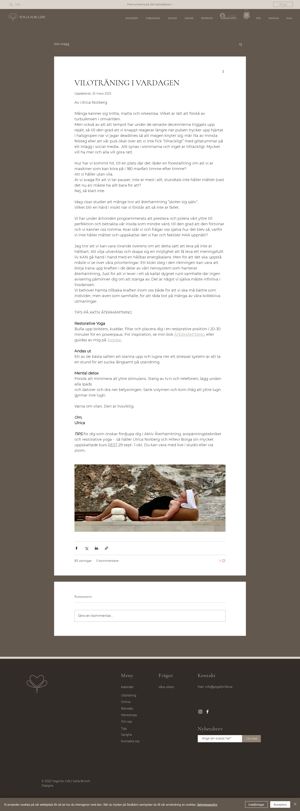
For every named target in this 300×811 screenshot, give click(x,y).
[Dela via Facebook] (76, 548)
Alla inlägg (61, 44)
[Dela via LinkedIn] (96, 548)
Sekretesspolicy (207, 804)
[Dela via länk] (106, 548)
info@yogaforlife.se (218, 687)
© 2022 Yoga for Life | (57, 781)
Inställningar (256, 804)
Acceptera (280, 804)
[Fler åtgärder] (223, 71)
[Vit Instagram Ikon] (200, 711)
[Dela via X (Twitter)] (86, 548)
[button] (246, 13)
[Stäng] (295, 804)
